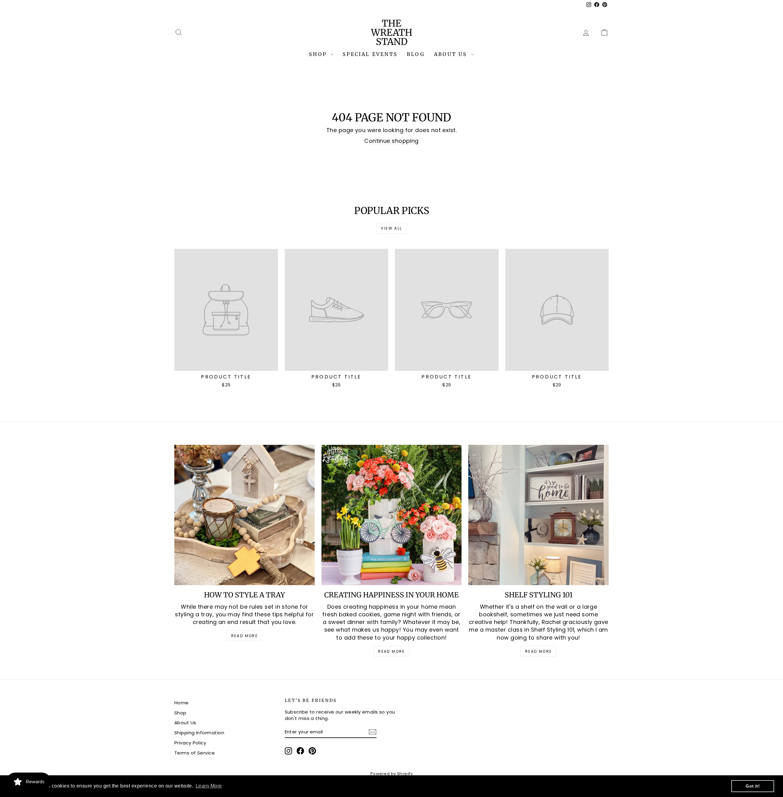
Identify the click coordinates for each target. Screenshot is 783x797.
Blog (416, 54)
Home (181, 702)
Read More (244, 635)
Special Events (370, 54)
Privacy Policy (190, 743)
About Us (451, 54)
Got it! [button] (753, 786)
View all (391, 228)
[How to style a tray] (244, 515)
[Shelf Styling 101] (538, 515)
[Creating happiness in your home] (391, 515)
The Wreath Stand (391, 32)
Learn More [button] (209, 785)
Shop (319, 54)
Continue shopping (391, 141)
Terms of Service (194, 753)
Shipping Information (199, 732)
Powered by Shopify (391, 774)
